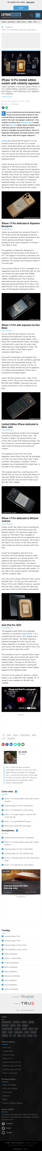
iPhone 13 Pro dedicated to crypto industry (18, 810)
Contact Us (6, 1096)
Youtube (9, 1133)
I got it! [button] (21, 8)
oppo (10, 1032)
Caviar (6, 104)
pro (4, 738)
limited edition (25, 735)
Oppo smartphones (10, 972)
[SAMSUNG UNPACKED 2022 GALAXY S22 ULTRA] (11, 14)
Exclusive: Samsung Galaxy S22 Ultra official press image (21, 859)
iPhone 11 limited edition (12, 958)
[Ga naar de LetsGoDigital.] (3, 27)
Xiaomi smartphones (11, 989)
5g (36, 1029)
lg (14, 1035)
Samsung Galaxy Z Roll (12, 936)
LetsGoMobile (17, 1149)
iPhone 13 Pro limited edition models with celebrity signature (21, 800)
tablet (30, 1035)
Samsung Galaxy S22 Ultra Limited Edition (18, 806)
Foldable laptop (8, 1051)
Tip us (25, 1149)
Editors (5, 1099)
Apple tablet (26, 634)
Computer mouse (9, 1055)
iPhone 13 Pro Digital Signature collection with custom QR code (20, 815)
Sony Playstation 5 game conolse (15, 949)
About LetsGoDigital (9, 1085)
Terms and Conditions (10, 1089)
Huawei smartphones (11, 963)
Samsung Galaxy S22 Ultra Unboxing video (18, 853)
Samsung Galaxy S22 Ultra (12, 1062)
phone (34, 735)
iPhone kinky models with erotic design (17, 826)
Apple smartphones (10, 954)
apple (24, 1029)
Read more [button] (30, 2)
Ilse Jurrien (7, 101)
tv (35, 1035)
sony (30, 1029)
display (5, 1035)
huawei (33, 1032)
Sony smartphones (10, 980)
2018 (4, 1032)
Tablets (29, 22)
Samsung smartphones (12, 976)
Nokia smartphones (11, 967)
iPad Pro (12, 125)
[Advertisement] (21, 40)
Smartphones (12, 22)
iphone (16, 735)
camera (17, 1029)
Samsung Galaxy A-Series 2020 (15, 945)
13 (3, 735)
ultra (26, 1032)
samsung (16, 1022)
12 (24, 1035)
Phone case (7, 1047)
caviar (9, 735)
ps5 (19, 1035)
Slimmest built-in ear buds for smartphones (19, 838)
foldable (5, 1025)
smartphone (11, 738)
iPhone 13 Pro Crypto (10, 1073)
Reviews (4, 22)
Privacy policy (7, 1092)
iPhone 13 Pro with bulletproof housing (17, 821)
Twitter (8, 1128)
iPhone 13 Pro (26, 122)
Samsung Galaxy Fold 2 (12, 941)
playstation (18, 1032)
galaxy (31, 1022)
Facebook (9, 1124)
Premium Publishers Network (13, 1103)
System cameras (21, 22)
